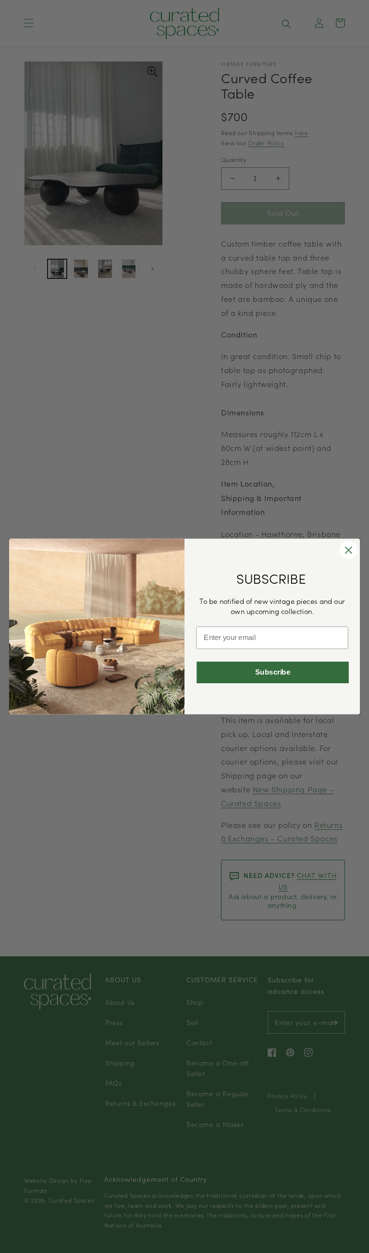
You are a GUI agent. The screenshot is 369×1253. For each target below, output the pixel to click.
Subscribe (272, 672)
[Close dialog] (349, 550)
